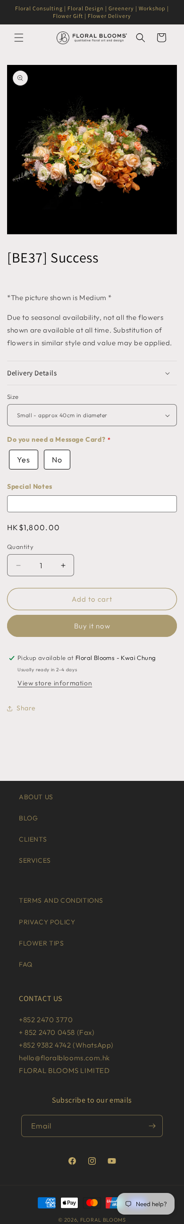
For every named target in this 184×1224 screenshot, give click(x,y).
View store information (54, 683)
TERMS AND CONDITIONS (61, 900)
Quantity (20, 546)
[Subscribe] (152, 1126)
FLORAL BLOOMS (103, 1219)
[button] (18, 37)
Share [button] (26, 708)
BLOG (28, 818)
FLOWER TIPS (41, 943)
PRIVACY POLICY (47, 922)
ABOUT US (36, 797)
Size (13, 396)
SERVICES (35, 860)
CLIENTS (33, 839)
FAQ (26, 964)
